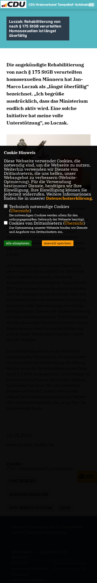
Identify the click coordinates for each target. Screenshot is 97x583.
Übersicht (20, 210)
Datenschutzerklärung (69, 198)
